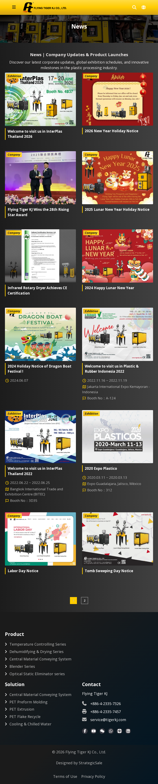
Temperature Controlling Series (37, 644)
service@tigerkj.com (108, 719)
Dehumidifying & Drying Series (36, 651)
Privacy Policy (93, 776)
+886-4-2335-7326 (105, 703)
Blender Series (22, 666)
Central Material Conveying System (40, 658)
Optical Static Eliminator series (37, 673)
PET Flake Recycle (25, 716)
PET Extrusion (21, 709)
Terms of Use (65, 776)
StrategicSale (90, 762)
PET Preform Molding (28, 701)
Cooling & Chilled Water (30, 723)
